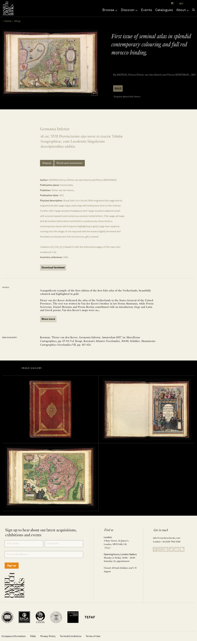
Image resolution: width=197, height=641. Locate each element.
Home (8, 21)
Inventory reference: (51, 257)
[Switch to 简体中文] (188, 3)
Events (146, 10)
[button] (171, 3)
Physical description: (51, 200)
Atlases (46, 163)
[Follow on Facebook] (155, 549)
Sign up (11, 565)
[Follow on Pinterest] (165, 549)
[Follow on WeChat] (182, 549)
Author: (44, 179)
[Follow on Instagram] (160, 549)
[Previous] (7, 62)
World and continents (69, 163)
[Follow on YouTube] (176, 549)
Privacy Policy (48, 636)
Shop (17, 21)
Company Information (14, 636)
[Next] (92, 62)
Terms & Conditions (70, 636)
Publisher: (45, 190)
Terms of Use (93, 636)
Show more (48, 319)
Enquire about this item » (127, 96)
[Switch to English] (180, 3)
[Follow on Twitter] (171, 549)
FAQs (33, 636)
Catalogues (164, 10)
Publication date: (49, 195)
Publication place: (50, 185)
